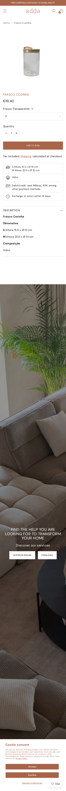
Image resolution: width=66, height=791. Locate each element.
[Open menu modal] (4, 10)
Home (6, 22)
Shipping (26, 156)
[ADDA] (33, 11)
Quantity (8, 126)
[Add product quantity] (16, 133)
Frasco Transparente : (18, 109)
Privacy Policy (21, 758)
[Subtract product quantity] (6, 133)
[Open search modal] (53, 10)
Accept (32, 766)
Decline (32, 775)
